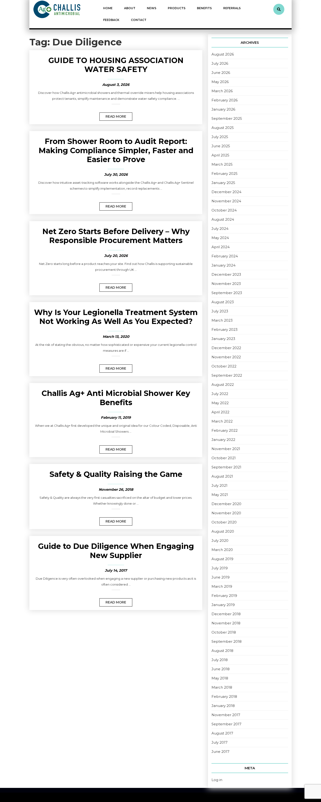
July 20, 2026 (116, 255)
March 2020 (222, 549)
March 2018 (221, 687)
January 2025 (223, 182)
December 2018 (226, 614)
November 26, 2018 (116, 489)
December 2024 (226, 192)
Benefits (204, 8)
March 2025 (222, 164)
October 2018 (223, 632)
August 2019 (222, 559)
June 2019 (220, 577)
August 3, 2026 (115, 84)
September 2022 (226, 375)
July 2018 (219, 660)
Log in (216, 780)
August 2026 (222, 54)
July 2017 (219, 742)
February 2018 (224, 696)
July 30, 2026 (116, 174)
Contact (138, 20)
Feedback (111, 20)
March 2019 (221, 586)
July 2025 (219, 137)
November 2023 (226, 283)
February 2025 (224, 173)
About (129, 8)
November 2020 (226, 513)
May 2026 (220, 82)
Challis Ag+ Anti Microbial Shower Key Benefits (116, 398)
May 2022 (220, 403)
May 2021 (219, 494)
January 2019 (223, 604)
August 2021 (222, 476)
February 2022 (224, 430)
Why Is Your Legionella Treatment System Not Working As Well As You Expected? (116, 317)
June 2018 (220, 669)
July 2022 (219, 393)
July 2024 (219, 228)
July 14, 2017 (116, 570)
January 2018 (223, 705)
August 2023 (222, 302)
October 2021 (223, 458)
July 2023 (219, 311)
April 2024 (220, 247)
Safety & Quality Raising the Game (116, 474)
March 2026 (222, 91)
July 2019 (219, 568)
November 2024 (226, 201)
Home (108, 8)
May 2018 (219, 678)
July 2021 (219, 485)
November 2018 (225, 623)
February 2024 (224, 256)
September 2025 (226, 118)
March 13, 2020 (116, 336)
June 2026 (220, 72)
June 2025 (220, 146)
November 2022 (226, 357)
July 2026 (219, 63)
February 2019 (224, 595)
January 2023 (223, 338)
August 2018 (222, 650)
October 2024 (224, 210)
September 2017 (226, 724)
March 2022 (222, 421)
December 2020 (226, 504)
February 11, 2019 (116, 417)
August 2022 (222, 384)
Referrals (232, 8)
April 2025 (220, 155)
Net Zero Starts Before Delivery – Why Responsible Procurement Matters (116, 236)
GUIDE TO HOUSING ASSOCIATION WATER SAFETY (116, 65)
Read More (112, 115)
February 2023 (224, 329)
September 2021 (226, 467)
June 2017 (220, 751)
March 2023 (222, 320)
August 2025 (222, 127)
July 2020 (219, 540)
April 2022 (220, 412)
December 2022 (226, 348)
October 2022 (223, 366)
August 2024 (222, 219)
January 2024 (223, 265)
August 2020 (222, 531)
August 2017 (222, 733)
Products (176, 8)
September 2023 (226, 293)
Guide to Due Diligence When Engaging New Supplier (116, 551)
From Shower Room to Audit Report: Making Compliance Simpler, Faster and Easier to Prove (116, 150)
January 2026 (223, 109)
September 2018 (226, 641)
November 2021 (225, 449)
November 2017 (225, 715)
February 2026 (224, 100)
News (151, 8)
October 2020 (224, 522)
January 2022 (223, 439)
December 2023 (226, 274)
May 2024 (220, 237)
